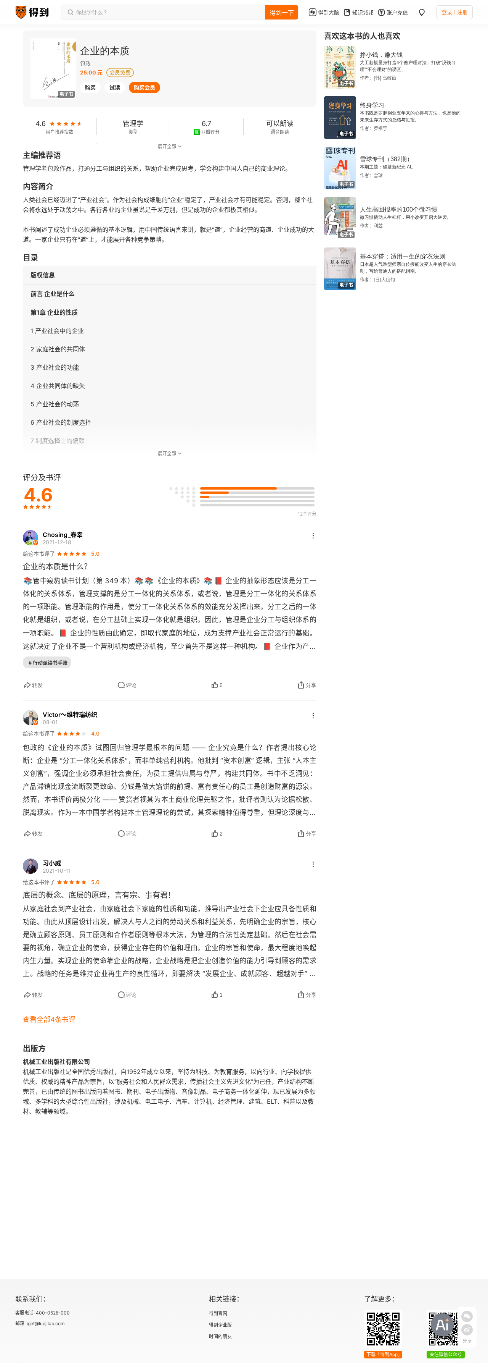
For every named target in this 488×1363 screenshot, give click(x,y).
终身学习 (372, 105)
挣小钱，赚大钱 (381, 55)
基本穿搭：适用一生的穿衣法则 (402, 256)
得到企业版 (220, 1325)
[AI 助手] (442, 1324)
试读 (114, 87)
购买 (90, 87)
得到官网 (218, 1313)
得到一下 (282, 12)
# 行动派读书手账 (48, 663)
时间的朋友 (220, 1336)
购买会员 (144, 87)
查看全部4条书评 (49, 1019)
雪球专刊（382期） (386, 159)
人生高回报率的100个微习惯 (398, 209)
